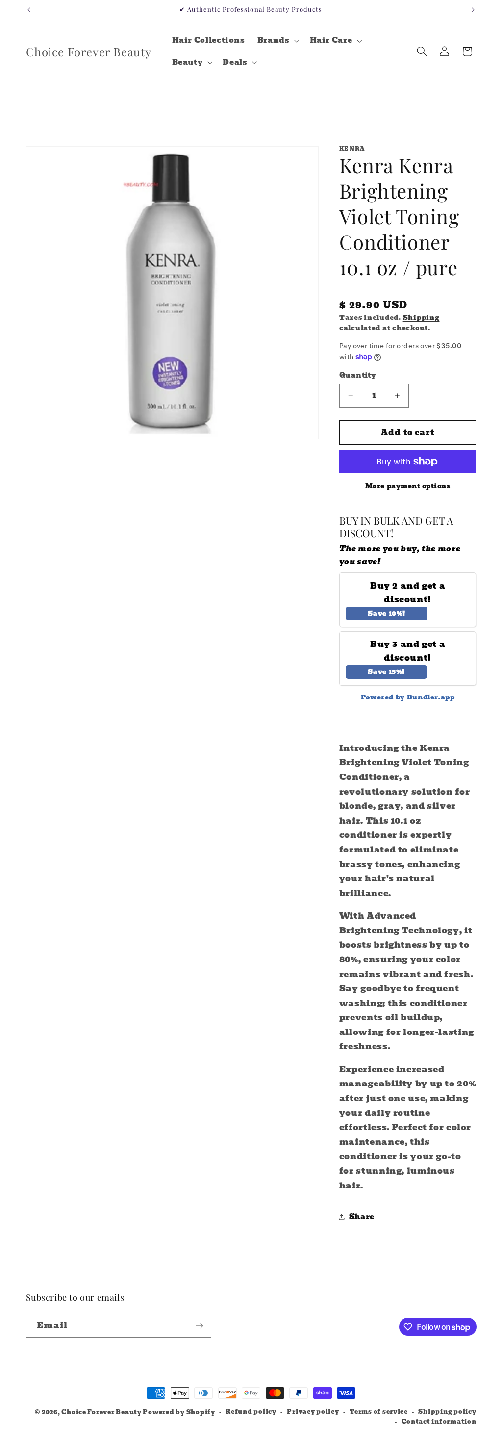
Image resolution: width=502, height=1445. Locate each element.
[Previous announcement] (29, 10)
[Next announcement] (473, 10)
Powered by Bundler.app (408, 697)
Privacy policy (313, 1411)
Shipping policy (447, 1411)
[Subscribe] (199, 1326)
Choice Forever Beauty (102, 1412)
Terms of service (379, 1411)
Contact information (439, 1422)
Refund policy (251, 1411)
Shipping (421, 317)
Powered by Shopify (179, 1412)
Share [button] (362, 1217)
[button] (277, 41)
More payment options (408, 486)
